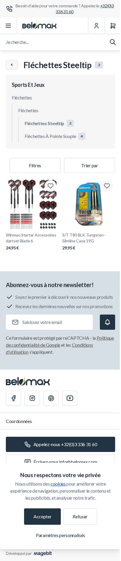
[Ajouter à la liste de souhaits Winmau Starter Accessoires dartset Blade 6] (50, 186)
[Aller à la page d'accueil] (39, 26)
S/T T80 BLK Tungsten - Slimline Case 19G (84, 241)
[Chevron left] (12, 65)
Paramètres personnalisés (60, 535)
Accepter (42, 516)
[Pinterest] (51, 398)
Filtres (35, 165)
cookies (58, 483)
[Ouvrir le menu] (8, 26)
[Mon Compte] (96, 26)
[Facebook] (13, 398)
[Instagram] (32, 398)
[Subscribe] (107, 322)
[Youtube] (70, 398)
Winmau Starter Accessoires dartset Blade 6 (31, 241)
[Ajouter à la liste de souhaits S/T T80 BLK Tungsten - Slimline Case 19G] (107, 186)
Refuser (80, 516)
